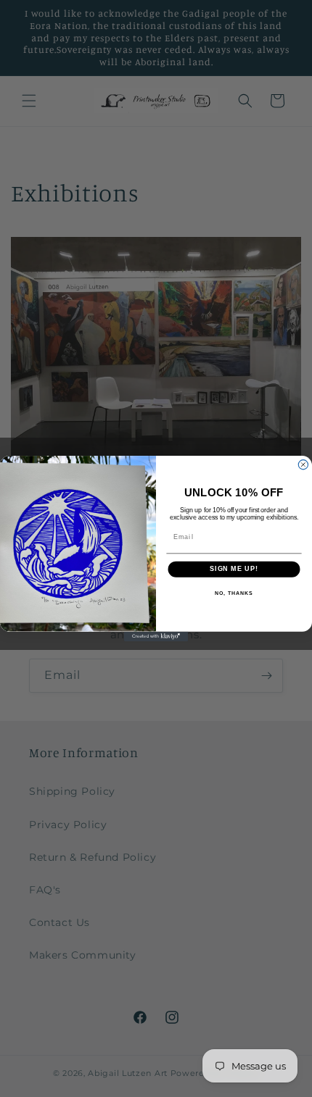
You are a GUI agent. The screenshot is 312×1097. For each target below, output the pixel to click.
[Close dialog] (303, 465)
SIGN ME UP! (234, 569)
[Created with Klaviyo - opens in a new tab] (156, 636)
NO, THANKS (234, 593)
